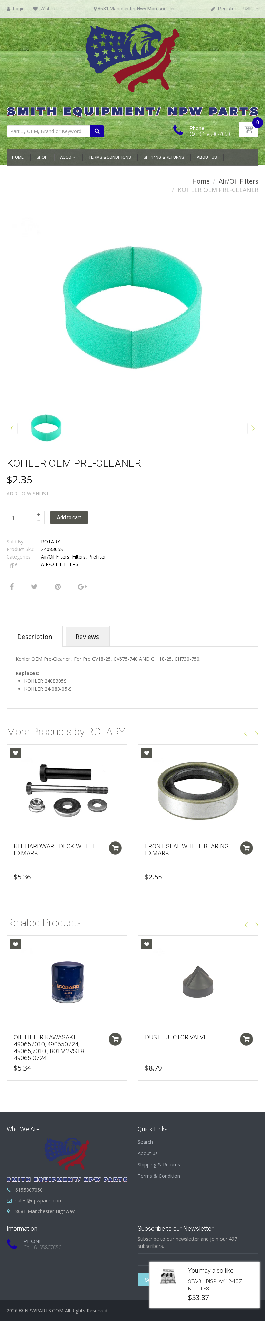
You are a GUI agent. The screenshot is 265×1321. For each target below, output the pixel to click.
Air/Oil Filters (238, 181)
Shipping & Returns (159, 1164)
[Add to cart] (115, 848)
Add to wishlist (28, 493)
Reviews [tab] (87, 636)
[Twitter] (33, 587)
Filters (79, 556)
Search (145, 1141)
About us (148, 1153)
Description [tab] (34, 636)
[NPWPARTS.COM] (132, 69)
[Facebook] (11, 587)
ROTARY (50, 541)
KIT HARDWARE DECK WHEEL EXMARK (55, 849)
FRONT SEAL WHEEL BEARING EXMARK (187, 849)
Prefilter (97, 556)
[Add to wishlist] (15, 753)
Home (201, 181)
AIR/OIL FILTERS (59, 564)
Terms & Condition (159, 1176)
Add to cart (69, 517)
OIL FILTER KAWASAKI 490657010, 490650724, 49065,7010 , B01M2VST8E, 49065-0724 (51, 1047)
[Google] (82, 587)
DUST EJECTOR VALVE (176, 1037)
